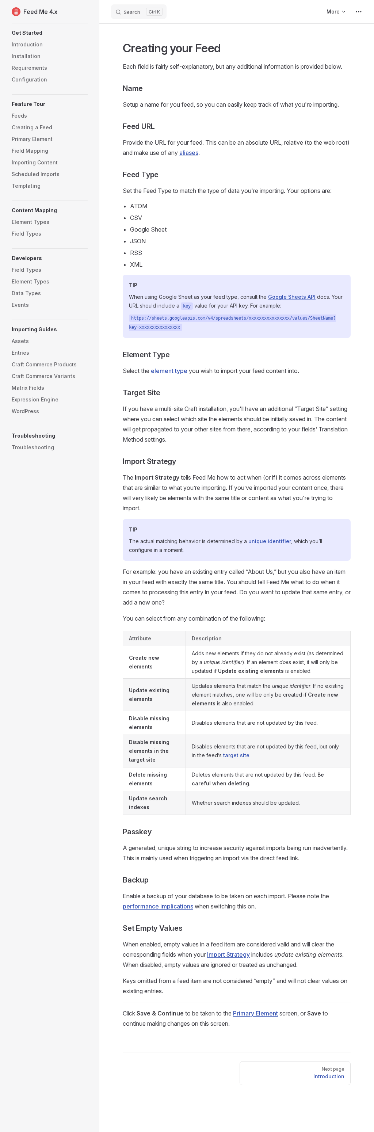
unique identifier (269, 541)
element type (169, 370)
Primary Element (255, 1013)
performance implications (158, 906)
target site (236, 755)
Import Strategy (228, 954)
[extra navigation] (359, 11)
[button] (50, 33)
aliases (188, 152)
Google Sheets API (292, 297)
